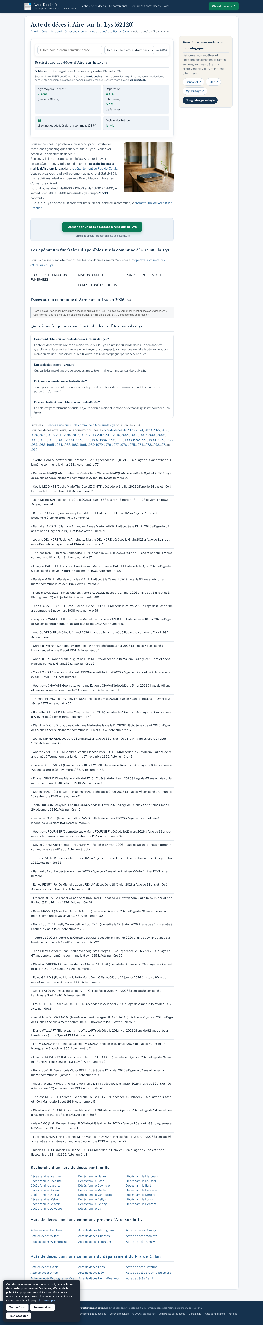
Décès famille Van (90, 1208)
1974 (139, 445)
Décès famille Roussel (141, 1181)
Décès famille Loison (140, 1199)
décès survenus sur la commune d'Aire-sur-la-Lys (81, 425)
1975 (131, 445)
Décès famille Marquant (142, 1176)
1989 (160, 440)
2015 (75, 435)
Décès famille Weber (44, 1199)
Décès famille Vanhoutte (95, 1195)
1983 (66, 445)
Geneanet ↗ (193, 81)
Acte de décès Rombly (141, 1230)
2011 (108, 435)
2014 (84, 435)
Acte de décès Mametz (141, 1236)
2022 (156, 430)
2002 (52, 440)
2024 (139, 430)
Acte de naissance (215, 1313)
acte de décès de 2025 (119, 430)
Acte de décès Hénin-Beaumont (99, 1278)
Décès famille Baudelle (141, 1190)
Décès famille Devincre (94, 1185)
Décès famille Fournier (45, 1176)
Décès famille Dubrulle (45, 1195)
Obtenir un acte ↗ (223, 6)
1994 (119, 440)
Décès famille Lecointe (46, 1181)
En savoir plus (47, 1300)
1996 (103, 440)
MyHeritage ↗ (195, 90)
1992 (136, 440)
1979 (99, 445)
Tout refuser (17, 1307)
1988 (169, 440)
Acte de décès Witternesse (49, 1241)
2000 (70, 440)
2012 (100, 435)
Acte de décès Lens (91, 1267)
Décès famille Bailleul (45, 1190)
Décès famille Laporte (45, 1185)
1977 (115, 445)
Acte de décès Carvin (140, 1278)
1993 (128, 440)
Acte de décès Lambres (46, 1230)
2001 (61, 440)
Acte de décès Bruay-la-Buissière (148, 1272)
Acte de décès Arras (44, 1272)
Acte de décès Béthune (141, 1267)
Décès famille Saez (91, 1181)
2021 (165, 430)
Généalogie (195, 1313)
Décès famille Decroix (141, 1204)
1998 (86, 440)
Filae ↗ (213, 81)
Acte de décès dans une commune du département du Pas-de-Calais (95, 1256)
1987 (33, 445)
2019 (42, 435)
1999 (78, 440)
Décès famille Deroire (141, 1195)
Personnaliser (43, 1307)
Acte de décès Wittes (45, 1236)
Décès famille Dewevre (46, 1208)
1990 (152, 440)
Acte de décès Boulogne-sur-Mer (52, 1278)
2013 (92, 435)
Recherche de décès (93, 6)
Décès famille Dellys (92, 1199)
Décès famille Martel (92, 1190)
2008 (134, 435)
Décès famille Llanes (92, 1176)
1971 (163, 445)
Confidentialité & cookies (92, 1313)
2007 (143, 435)
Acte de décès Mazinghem (96, 1230)
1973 (147, 445)
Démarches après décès (146, 6)
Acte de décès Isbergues (95, 1241)
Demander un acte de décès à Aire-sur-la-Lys (102, 227)
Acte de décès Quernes (94, 1236)
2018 (51, 435)
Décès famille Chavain (45, 1204)
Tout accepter (18, 1315)
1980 (91, 445)
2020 (34, 435)
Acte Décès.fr (55, 6)
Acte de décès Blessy (140, 1241)
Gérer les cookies (119, 1313)
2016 (67, 435)
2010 (116, 435)
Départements (118, 6)
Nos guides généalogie (200, 100)
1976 (123, 445)
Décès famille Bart (138, 1185)
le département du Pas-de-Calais (94, 168)
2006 (152, 435)
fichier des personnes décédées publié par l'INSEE (78, 310)
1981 (83, 445)
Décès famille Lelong (92, 1204)
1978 (107, 445)
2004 (34, 440)
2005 (161, 435)
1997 (95, 440)
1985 (50, 445)
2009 (125, 435)
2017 (59, 435)
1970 (34, 450)
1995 (111, 440)
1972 (155, 445)
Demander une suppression (133, 314)
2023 (148, 430)
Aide (167, 6)
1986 (42, 445)
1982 (75, 445)
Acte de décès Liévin (92, 1272)
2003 (43, 440)
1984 (58, 445)
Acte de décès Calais (44, 1267)
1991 (144, 440)
